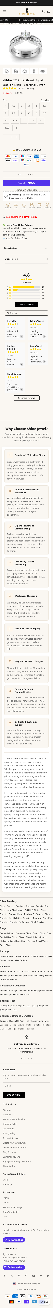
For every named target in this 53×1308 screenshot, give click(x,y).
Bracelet (39, 906)
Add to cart (26, 174)
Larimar (30, 1029)
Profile (6, 1197)
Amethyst (25, 1025)
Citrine (11, 1029)
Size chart (45, 100)
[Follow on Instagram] (19, 1275)
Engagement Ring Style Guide (17, 1161)
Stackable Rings (7, 933)
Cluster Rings (25, 937)
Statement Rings (23, 933)
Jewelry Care (9, 1114)
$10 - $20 (15, 1006)
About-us (7, 1110)
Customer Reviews (11, 1156)
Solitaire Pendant (7, 971)
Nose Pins (11, 910)
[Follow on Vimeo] (41, 1275)
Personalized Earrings (29, 990)
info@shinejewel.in (18, 1257)
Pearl (22, 1021)
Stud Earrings (37, 956)
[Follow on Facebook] (4, 1275)
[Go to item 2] (16, 71)
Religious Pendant (9, 979)
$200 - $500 (11, 1010)
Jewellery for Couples (19, 922)
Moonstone (15, 1025)
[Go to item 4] (34, 71)
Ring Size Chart (10, 1152)
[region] (26, 1044)
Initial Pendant (30, 975)
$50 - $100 (37, 1006)
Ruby (28, 1021)
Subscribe (13, 1095)
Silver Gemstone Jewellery (29, 918)
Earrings (10, 906)
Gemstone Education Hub (15, 1147)
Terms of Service (10, 1138)
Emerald (14, 1021)
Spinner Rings (34, 941)
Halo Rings (12, 937)
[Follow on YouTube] (33, 1275)
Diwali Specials (37, 922)
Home (4, 24)
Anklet (20, 910)
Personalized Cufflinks (20, 994)
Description (10, 248)
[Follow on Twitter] (11, 1275)
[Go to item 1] (7, 71)
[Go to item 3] (25, 71)
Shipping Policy (10, 1124)
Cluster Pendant (38, 971)
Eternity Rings (39, 933)
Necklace (30, 906)
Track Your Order (11, 1212)
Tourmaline (36, 1025)
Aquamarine (37, 1021)
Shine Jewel (12, 758)
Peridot (46, 1025)
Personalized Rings (8, 990)
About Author (9, 1166)
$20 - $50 (10, 24)
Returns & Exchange (12, 1207)
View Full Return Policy (16, 238)
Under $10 (4, 1006)
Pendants (20, 906)
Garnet (3, 1029)
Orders (6, 1202)
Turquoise (21, 1029)
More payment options (26, 190)
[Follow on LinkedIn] (48, 1275)
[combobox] (26, 313)
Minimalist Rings (7, 941)
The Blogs (7, 1184)
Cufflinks (35, 910)
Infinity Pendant (45, 975)
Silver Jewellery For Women (30, 914)
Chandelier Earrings (18, 960)
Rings (2, 906)
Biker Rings (21, 941)
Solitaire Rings (39, 937)
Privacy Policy (9, 1133)
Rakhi (27, 910)
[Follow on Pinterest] (26, 1275)
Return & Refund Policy (14, 1119)
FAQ (5, 1216)
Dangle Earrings (22, 956)
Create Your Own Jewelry (14, 1142)
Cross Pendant (15, 975)
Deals (5, 1179)
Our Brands (8, 1128)
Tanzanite (4, 1021)
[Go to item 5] (43, 71)
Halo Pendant (23, 971)
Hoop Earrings (6, 956)
